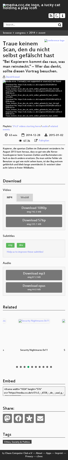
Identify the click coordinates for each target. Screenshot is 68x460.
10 (51, 367)
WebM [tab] (25, 197)
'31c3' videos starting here (26, 126)
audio (45, 126)
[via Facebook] (18, 418)
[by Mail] (40, 418)
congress (20, 33)
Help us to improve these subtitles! (25, 252)
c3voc (40, 456)
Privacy (29, 456)
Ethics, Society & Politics (17, 442)
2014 (32, 33)
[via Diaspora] (29, 418)
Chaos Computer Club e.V (18, 453)
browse (7, 33)
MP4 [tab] (9, 197)
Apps (48, 453)
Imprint (59, 453)
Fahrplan (44, 140)
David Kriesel (13, 77)
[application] (34, 98)
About (39, 453)
